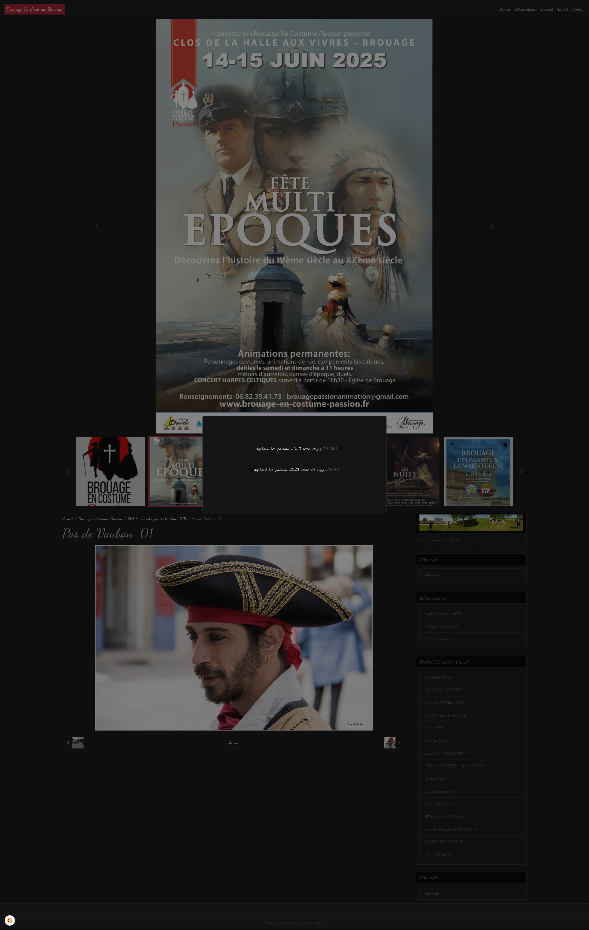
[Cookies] (10, 920)
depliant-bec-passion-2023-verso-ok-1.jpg (289, 469)
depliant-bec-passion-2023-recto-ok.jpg (288, 448)
